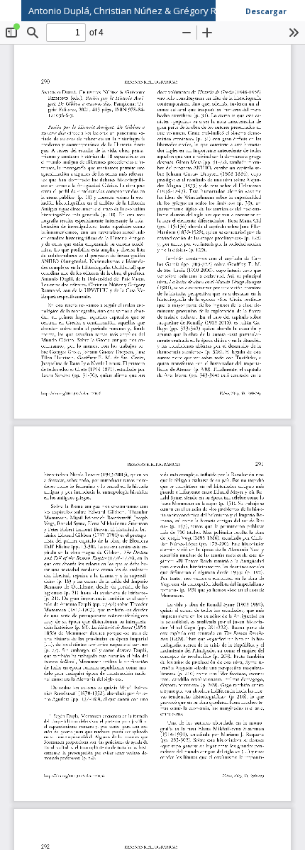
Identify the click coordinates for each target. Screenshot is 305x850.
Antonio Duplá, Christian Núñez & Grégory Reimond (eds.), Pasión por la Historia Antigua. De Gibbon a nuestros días (166, 10)
